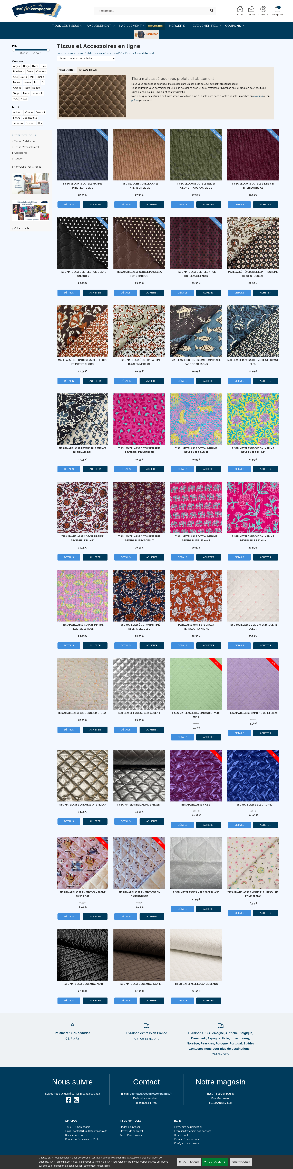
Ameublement (99, 25)
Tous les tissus (65, 53)
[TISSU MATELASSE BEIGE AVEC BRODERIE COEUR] (253, 620)
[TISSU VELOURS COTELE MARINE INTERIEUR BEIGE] (82, 179)
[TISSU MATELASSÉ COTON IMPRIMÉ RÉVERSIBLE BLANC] (82, 532)
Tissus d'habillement (25, 141)
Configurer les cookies (186, 1143)
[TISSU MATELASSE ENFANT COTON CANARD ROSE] (139, 888)
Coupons (233, 25)
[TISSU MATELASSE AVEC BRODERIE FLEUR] (82, 709)
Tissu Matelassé (144, 53)
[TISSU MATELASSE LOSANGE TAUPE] (139, 980)
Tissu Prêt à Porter (122, 53)
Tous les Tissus (65, 25)
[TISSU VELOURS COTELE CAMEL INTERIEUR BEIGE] (139, 179)
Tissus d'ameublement (26, 147)
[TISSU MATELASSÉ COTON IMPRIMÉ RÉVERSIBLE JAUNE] (253, 444)
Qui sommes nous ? (76, 1135)
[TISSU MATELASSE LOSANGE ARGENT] (139, 800)
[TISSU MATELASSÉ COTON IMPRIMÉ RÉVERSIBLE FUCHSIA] (253, 532)
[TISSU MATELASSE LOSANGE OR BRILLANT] (82, 800)
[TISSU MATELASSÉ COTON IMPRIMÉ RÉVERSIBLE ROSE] (82, 620)
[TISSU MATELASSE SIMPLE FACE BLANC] (196, 888)
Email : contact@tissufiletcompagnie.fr (86, 1131)
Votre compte (21, 228)
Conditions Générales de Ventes (83, 1139)
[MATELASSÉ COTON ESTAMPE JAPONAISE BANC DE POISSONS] (196, 356)
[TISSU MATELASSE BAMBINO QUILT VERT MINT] (196, 709)
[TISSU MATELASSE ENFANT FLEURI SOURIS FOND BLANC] (253, 888)
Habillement (130, 25)
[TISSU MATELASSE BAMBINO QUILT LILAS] (253, 709)
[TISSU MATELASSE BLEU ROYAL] (253, 800)
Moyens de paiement (131, 1131)
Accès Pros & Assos (131, 1135)
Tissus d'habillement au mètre (92, 53)
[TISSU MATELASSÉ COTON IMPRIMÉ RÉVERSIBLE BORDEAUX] (139, 532)
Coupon (18, 158)
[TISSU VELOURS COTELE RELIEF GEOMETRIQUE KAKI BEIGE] (196, 179)
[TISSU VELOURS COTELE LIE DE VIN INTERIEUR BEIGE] (253, 179)
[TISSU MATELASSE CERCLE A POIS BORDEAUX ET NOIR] (196, 268)
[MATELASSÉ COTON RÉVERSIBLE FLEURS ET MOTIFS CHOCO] (82, 356)
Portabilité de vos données (188, 1139)
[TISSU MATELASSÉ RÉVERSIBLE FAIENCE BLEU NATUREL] (82, 444)
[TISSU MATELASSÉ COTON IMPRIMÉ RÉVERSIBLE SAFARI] (196, 444)
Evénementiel (205, 25)
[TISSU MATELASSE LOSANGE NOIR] (82, 980)
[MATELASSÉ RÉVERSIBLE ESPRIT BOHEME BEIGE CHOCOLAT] (253, 268)
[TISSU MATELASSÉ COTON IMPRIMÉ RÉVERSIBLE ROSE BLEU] (139, 444)
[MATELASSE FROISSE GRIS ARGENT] (139, 709)
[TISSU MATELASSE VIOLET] (196, 800)
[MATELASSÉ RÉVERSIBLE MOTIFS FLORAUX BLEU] (253, 356)
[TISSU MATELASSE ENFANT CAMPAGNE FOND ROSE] (82, 888)
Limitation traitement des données (192, 1131)
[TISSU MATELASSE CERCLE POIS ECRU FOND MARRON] (139, 268)
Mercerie (177, 25)
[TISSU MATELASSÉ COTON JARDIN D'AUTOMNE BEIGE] (139, 356)
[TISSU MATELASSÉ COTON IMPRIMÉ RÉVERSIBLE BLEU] (139, 620)
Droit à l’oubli (181, 1135)
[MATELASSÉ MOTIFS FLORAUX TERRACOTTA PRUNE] (196, 620)
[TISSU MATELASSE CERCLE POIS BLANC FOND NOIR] (82, 268)
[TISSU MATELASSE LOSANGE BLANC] (196, 980)
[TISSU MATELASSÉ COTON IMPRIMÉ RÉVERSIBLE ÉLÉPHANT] (196, 532)
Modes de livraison (130, 1127)
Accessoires (20, 152)
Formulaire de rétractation (188, 1127)
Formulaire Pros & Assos (27, 166)
